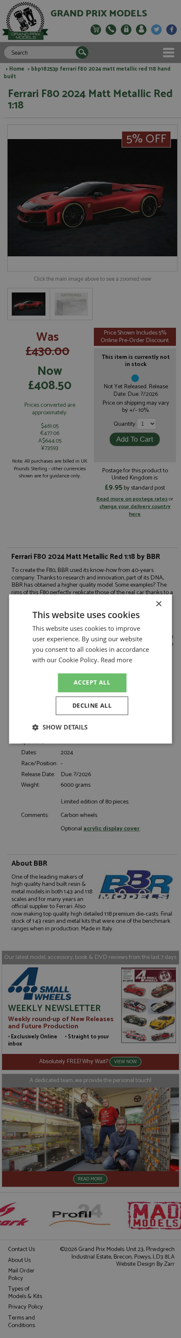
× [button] (158, 604)
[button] (60, 727)
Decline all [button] (92, 706)
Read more (116, 660)
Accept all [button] (92, 683)
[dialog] (90, 669)
